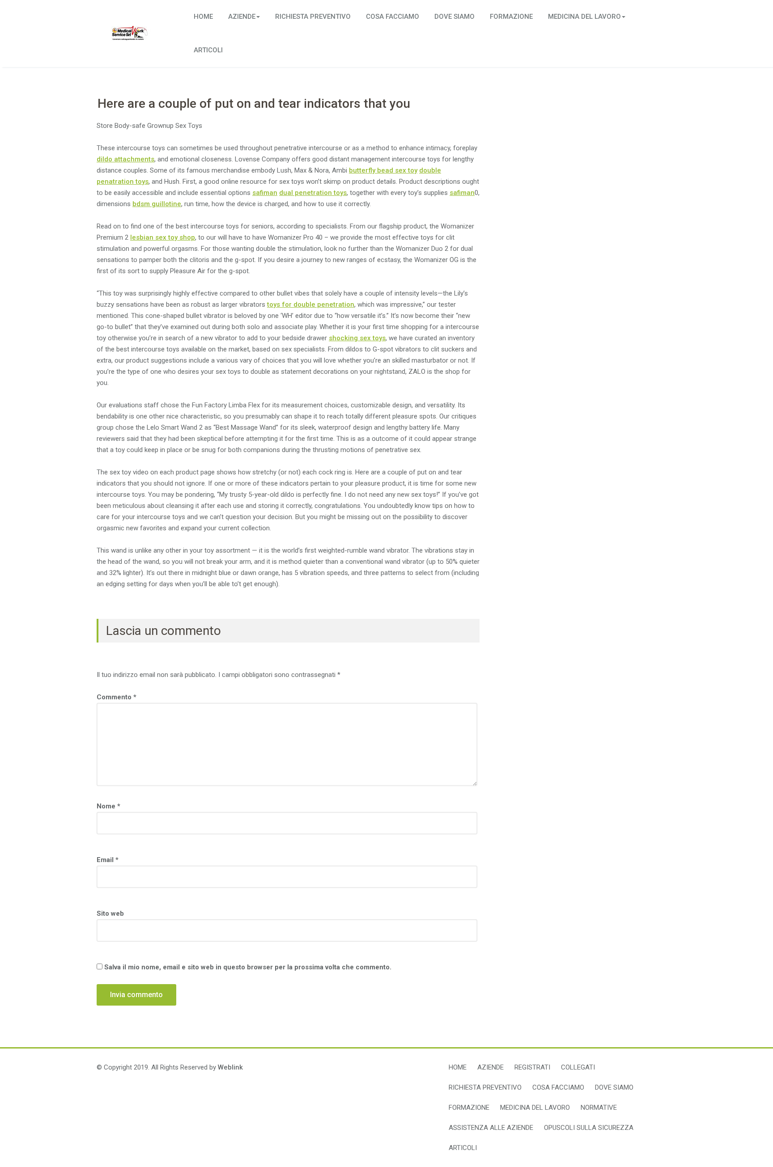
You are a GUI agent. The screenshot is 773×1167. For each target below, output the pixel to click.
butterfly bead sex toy (383, 170)
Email (108, 860)
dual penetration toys (313, 193)
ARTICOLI (208, 50)
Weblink (230, 1067)
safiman (264, 193)
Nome (108, 806)
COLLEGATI (578, 1067)
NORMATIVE (599, 1108)
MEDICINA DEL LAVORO (584, 17)
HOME (203, 17)
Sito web (110, 913)
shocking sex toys (357, 338)
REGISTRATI (532, 1067)
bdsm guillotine (156, 204)
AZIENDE (241, 17)
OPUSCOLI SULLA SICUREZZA (588, 1128)
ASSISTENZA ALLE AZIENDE (491, 1128)
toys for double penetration (310, 304)
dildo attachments (125, 159)
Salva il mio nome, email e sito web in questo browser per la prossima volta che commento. (247, 967)
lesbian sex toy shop (162, 237)
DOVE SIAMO (454, 17)
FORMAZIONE (511, 17)
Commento (116, 697)
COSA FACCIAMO (392, 17)
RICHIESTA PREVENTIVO (313, 17)
